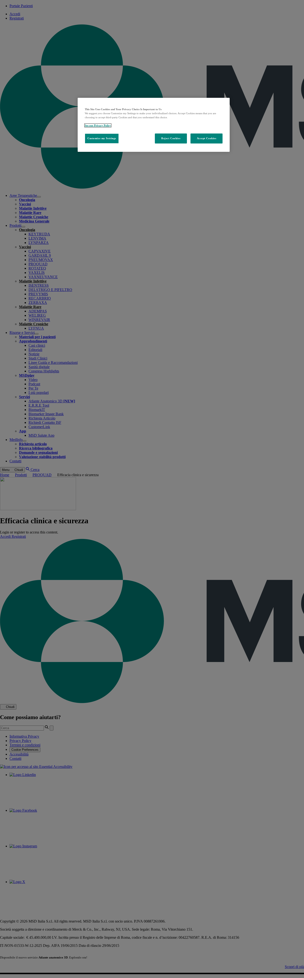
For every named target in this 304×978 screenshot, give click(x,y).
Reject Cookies (170, 138)
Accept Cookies (206, 138)
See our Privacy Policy (98, 125)
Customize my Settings (101, 138)
